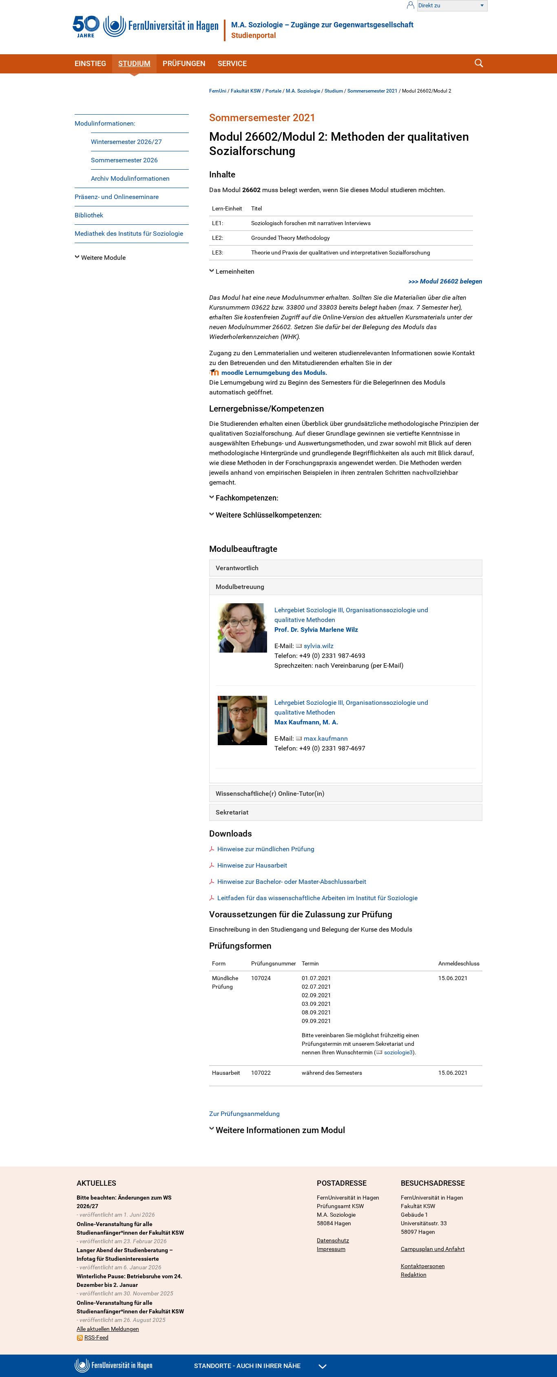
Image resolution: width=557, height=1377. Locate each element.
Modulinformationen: (105, 123)
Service (232, 63)
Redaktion (414, 1274)
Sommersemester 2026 (124, 160)
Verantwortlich (237, 568)
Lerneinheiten (235, 271)
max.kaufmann (326, 738)
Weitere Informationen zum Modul (280, 1130)
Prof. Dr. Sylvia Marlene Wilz (316, 629)
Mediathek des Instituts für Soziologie (129, 233)
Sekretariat (232, 812)
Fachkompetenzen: (247, 498)
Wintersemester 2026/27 (126, 142)
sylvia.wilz (319, 646)
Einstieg (90, 63)
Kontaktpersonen (423, 1266)
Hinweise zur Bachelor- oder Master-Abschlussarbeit (291, 882)
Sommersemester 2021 (372, 91)
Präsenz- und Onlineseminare (117, 197)
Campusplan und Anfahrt (433, 1249)
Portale (273, 91)
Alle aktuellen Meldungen (108, 1329)
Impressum (331, 1249)
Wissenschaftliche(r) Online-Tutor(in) (270, 793)
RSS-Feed (96, 1337)
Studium (134, 63)
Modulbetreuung (240, 587)
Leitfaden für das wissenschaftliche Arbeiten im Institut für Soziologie (317, 898)
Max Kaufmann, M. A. (306, 722)
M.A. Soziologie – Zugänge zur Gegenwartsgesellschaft (322, 25)
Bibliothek (89, 215)
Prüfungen (184, 63)
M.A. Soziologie (303, 91)
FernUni (217, 91)
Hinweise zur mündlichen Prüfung (265, 849)
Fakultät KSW (246, 91)
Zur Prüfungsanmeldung (244, 1114)
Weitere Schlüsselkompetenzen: (269, 515)
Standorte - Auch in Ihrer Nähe (248, 1366)
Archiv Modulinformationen (130, 178)
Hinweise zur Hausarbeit (252, 865)
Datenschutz (333, 1240)
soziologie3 (398, 1052)
